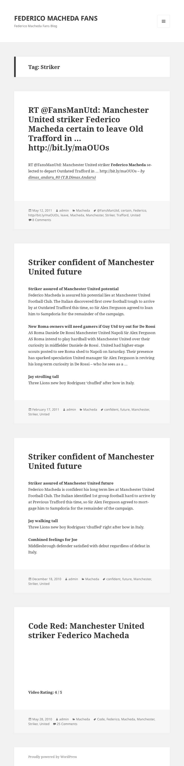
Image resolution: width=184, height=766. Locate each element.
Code (101, 719)
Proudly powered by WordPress (52, 757)
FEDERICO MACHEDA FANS (56, 18)
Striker (110, 215)
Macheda (83, 210)
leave (64, 215)
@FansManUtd (108, 210)
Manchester (94, 215)
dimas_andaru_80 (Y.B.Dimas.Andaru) (62, 177)
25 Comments (67, 724)
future (125, 409)
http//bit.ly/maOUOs (43, 215)
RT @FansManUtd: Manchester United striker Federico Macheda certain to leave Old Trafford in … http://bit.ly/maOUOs (88, 129)
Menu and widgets (164, 27)
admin (64, 210)
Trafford (122, 215)
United (135, 215)
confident (111, 409)
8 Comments (41, 220)
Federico (139, 210)
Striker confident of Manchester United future (91, 267)
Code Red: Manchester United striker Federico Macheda (86, 630)
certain (126, 210)
